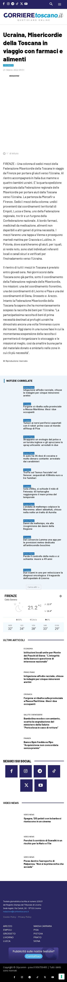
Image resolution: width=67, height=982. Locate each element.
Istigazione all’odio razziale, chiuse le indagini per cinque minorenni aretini (42, 393)
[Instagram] (8, 4)
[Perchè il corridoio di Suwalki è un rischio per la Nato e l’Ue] (12, 840)
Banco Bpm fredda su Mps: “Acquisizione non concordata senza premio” (41, 744)
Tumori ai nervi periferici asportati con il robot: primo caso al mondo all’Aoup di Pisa (42, 426)
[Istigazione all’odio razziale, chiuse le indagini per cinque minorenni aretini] (13, 392)
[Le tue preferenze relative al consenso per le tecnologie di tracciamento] (62, 977)
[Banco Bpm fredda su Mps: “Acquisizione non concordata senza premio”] (12, 743)
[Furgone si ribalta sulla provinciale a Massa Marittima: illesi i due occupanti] (13, 409)
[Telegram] (12, 4)
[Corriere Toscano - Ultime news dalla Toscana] (33, 16)
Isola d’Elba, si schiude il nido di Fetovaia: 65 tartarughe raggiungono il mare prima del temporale (40, 493)
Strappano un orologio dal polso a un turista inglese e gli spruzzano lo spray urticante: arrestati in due (43, 442)
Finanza (27, 738)
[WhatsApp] (46, 144)
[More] (60, 144)
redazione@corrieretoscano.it (16, 911)
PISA (36, 929)
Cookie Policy (9, 917)
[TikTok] (17, 4)
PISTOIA (38, 933)
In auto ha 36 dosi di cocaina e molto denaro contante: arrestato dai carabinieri (41, 458)
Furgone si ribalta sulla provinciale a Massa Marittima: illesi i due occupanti (42, 409)
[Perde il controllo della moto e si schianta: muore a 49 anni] (13, 558)
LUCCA (6, 941)
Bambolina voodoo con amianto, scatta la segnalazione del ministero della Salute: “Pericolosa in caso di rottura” (42, 723)
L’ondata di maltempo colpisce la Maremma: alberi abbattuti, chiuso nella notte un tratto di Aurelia (42, 509)
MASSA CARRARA (43, 926)
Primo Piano (29, 387)
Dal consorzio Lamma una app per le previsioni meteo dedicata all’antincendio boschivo (42, 542)
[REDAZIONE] (6, 76)
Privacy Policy (24, 917)
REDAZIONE (14, 76)
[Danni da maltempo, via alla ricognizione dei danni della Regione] (13, 525)
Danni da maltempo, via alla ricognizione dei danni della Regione (38, 526)
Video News (29, 815)
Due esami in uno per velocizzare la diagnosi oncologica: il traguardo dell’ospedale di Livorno (43, 575)
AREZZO (7, 926)
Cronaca (8, 65)
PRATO (37, 937)
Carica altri (32, 587)
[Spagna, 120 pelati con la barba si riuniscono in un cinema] (12, 818)
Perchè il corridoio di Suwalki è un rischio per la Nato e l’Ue (43, 842)
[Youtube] (26, 4)
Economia (28, 649)
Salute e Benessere (33, 715)
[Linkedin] (53, 144)
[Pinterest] (39, 144)
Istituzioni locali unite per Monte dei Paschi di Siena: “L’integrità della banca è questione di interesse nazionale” (42, 657)
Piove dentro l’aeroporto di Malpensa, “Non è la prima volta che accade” (44, 863)
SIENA (37, 941)
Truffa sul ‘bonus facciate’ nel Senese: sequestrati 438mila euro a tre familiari (43, 475)
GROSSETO (9, 933)
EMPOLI (7, 929)
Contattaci (33, 956)
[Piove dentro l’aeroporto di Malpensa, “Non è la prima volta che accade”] (12, 862)
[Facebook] (4, 4)
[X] (21, 4)
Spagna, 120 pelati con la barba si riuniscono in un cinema (42, 820)
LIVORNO (8, 937)
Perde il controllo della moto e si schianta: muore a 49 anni (41, 557)
